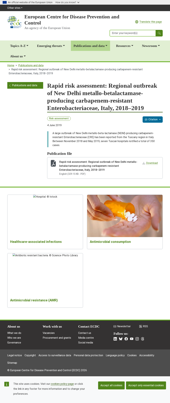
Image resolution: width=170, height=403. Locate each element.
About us (16, 56)
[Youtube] (131, 339)
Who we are (14, 337)
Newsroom (149, 46)
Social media (85, 342)
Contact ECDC (88, 326)
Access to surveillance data (55, 355)
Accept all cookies (111, 385)
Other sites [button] (13, 7)
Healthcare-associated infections (36, 242)
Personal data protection (88, 355)
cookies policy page (62, 383)
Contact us (84, 333)
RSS (145, 326)
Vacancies (49, 333)
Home (10, 65)
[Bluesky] (120, 339)
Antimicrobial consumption (110, 242)
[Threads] (142, 339)
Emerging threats (49, 46)
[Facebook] (126, 339)
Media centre (86, 337)
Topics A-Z (18, 46)
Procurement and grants (57, 337)
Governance (14, 342)
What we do (14, 333)
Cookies (132, 355)
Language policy (115, 355)
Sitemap (12, 362)
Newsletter (124, 326)
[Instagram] (137, 339)
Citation (153, 119)
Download (152, 163)
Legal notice (14, 355)
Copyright (30, 355)
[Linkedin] (115, 339)
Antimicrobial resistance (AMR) (34, 300)
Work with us (52, 326)
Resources (123, 46)
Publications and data (89, 46)
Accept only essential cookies (146, 385)
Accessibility (146, 355)
